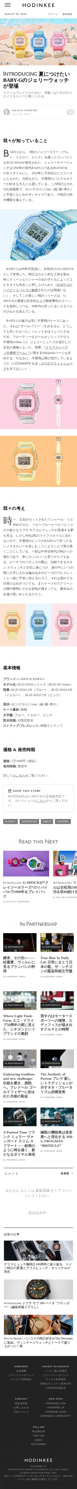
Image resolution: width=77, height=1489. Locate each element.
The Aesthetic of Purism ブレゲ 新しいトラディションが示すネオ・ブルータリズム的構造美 (56, 1083)
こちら (20, 775)
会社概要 (21, 1371)
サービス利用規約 (21, 1379)
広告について (21, 1412)
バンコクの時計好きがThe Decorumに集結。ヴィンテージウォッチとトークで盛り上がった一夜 (38, 1342)
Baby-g (47, 822)
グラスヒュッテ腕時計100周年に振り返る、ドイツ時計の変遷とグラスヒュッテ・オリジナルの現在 (38, 1268)
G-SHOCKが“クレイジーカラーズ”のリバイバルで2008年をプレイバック (26, 889)
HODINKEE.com (56, 1403)
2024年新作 (63, 822)
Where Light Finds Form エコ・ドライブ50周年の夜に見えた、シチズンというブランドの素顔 (19, 1025)
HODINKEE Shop (55, 1412)
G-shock (10, 822)
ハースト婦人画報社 (55, 1371)
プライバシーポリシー (21, 1375)
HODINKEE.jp (55, 1408)
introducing (29, 822)
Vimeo (39, 1440)
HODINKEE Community (56, 1416)
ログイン (53, 14)
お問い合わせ (21, 1408)
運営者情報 (21, 1403)
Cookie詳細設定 (56, 1388)
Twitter (38, 1436)
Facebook (38, 1432)
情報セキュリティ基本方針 (55, 1384)
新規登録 (67, 14)
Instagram (38, 1444)
